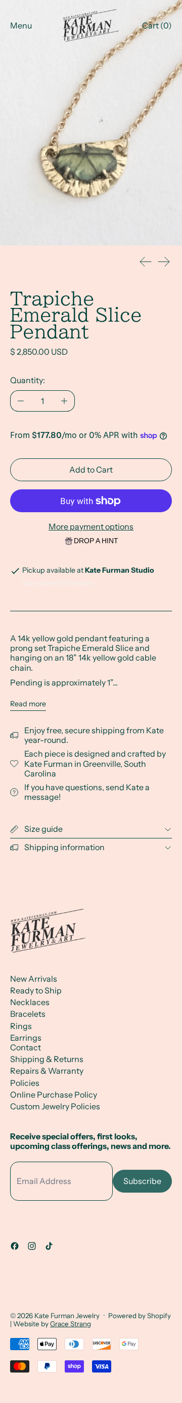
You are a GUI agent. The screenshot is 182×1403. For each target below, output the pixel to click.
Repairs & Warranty (46, 1071)
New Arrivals (33, 979)
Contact (25, 1047)
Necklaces (30, 1002)
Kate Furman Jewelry (67, 1316)
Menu (21, 25)
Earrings (25, 1038)
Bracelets (28, 1014)
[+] (64, 401)
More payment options (91, 526)
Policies (24, 1083)
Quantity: (27, 380)
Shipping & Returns (46, 1059)
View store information (58, 583)
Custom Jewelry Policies (55, 1106)
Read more (28, 704)
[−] (20, 401)
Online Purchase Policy (53, 1094)
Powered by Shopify (139, 1316)
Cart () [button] (157, 25)
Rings (21, 1026)
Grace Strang (70, 1324)
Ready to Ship (36, 990)
